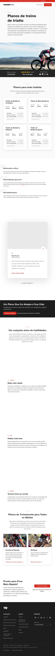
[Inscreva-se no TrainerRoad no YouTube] (41, 617)
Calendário (22, 184)
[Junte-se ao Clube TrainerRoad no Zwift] (50, 617)
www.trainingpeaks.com (33, 647)
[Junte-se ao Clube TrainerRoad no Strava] (47, 617)
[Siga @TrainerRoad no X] (38, 617)
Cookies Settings (6, 650)
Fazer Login (39, 4)
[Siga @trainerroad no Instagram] (44, 617)
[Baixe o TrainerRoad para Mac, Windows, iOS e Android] (43, 74)
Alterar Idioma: (36, 622)
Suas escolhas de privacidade (17, 650)
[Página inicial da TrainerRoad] (8, 5)
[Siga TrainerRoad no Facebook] (35, 617)
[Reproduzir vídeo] (43, 248)
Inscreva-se (48, 4)
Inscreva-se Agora (10, 313)
